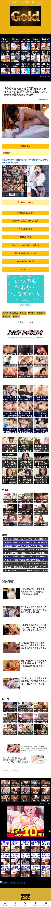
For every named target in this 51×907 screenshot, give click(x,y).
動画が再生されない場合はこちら (25, 221)
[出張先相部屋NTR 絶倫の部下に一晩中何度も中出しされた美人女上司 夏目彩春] (25, 196)
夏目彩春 (42, 313)
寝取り (17, 316)
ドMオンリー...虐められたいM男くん (25, 245)
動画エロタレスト (45, 76)
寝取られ (8, 316)
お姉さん (15, 313)
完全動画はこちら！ (25, 202)
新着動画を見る (25, 237)
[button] (46, 535)
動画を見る (25, 146)
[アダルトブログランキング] (13, 883)
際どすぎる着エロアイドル (25, 253)
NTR (6, 313)
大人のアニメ (25, 269)
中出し (32, 313)
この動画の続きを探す (25, 213)
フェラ (24, 313)
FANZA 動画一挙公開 (25, 261)
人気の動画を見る (25, 229)
